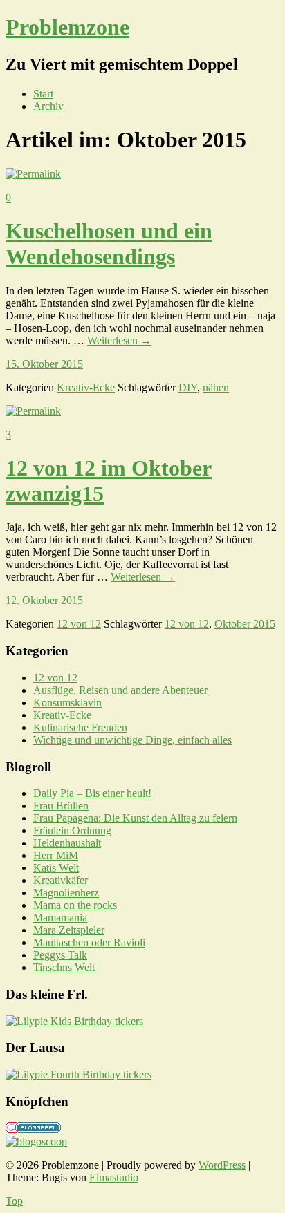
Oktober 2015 (244, 624)
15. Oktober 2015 (44, 364)
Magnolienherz (66, 893)
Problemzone (67, 27)
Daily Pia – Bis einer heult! (92, 793)
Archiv (48, 106)
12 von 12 (79, 624)
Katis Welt (56, 868)
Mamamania (60, 917)
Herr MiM (55, 855)
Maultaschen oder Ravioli (89, 942)
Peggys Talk (60, 955)
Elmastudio (113, 1177)
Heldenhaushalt (67, 843)
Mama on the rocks (75, 905)
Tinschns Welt (64, 967)
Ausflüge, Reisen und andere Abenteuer (120, 690)
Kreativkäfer (60, 880)
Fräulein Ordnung (72, 830)
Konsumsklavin (67, 702)
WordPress (222, 1165)
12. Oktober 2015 (44, 600)
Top (14, 1201)
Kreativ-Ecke (86, 387)
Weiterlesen (119, 340)
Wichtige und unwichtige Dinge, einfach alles (132, 740)
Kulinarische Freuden (80, 727)
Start (43, 94)
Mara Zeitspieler (68, 930)
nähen (216, 387)
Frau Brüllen (61, 805)
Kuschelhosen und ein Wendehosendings (109, 243)
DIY (187, 387)
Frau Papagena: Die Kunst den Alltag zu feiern (135, 818)
